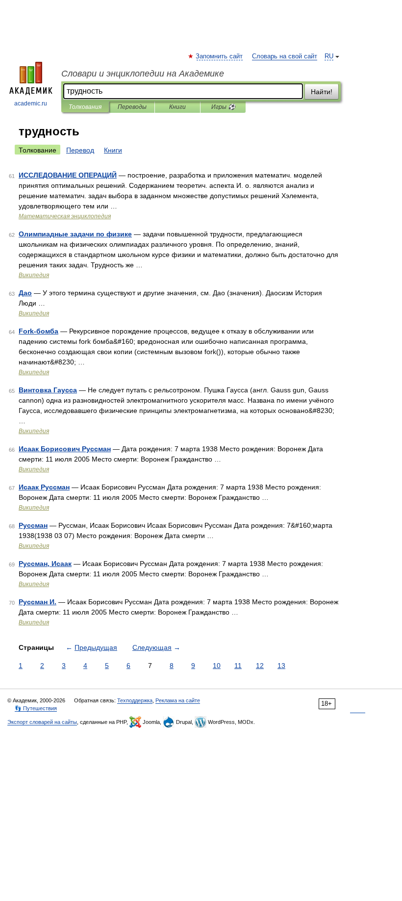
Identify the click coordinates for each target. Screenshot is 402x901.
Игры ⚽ (223, 106)
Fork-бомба (38, 331)
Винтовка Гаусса (48, 390)
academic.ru (30, 103)
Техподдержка (134, 700)
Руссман (33, 525)
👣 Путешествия (36, 708)
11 (238, 665)
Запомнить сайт (220, 56)
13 (281, 665)
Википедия (34, 275)
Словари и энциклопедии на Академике (142, 73)
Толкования (85, 106)
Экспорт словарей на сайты (42, 722)
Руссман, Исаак (45, 563)
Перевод (80, 150)
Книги (177, 106)
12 (260, 665)
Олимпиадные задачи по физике (75, 234)
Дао (25, 293)
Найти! (321, 92)
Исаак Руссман (44, 487)
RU (329, 56)
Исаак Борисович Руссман (65, 449)
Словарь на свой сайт (284, 56)
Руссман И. (37, 602)
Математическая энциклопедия (65, 216)
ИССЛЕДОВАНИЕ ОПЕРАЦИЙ (68, 175)
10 (217, 665)
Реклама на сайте (177, 700)
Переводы (132, 106)
